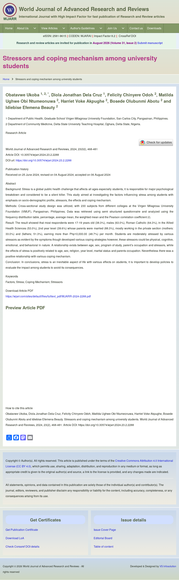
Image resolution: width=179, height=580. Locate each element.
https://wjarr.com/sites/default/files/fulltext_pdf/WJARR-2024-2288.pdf (48, 296)
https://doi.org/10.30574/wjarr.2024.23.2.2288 (43, 160)
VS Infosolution (168, 566)
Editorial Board (103, 538)
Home (6, 79)
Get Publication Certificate (22, 530)
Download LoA (15, 538)
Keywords (12, 276)
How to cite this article (19, 408)
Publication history (17, 169)
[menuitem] (9, 28)
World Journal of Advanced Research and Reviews (84, 9)
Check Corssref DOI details (22, 546)
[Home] (10, 12)
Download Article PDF (19, 291)
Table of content (103, 546)
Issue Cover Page (105, 530)
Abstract (11, 183)
